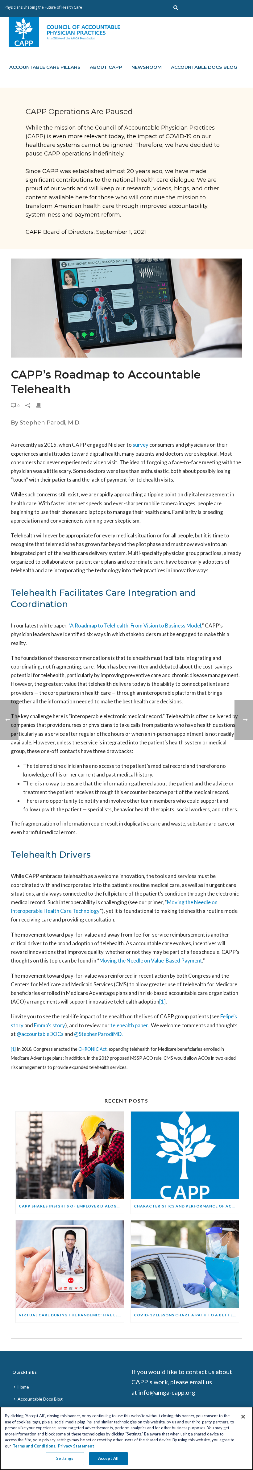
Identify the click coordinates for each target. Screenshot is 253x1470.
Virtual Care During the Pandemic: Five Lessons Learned (71, 1315)
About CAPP (106, 67)
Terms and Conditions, (34, 1445)
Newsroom (146, 67)
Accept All (108, 1458)
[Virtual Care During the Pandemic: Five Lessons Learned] (70, 1264)
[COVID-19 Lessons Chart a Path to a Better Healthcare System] (185, 1264)
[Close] (243, 1416)
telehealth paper (129, 1025)
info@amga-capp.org (166, 1392)
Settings (64, 1458)
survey (140, 444)
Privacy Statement (76, 1445)
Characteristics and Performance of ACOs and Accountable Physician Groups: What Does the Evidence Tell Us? (186, 1206)
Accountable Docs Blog (204, 67)
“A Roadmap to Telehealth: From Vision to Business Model (134, 625)
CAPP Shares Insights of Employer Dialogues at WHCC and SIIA (71, 1206)
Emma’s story (49, 1025)
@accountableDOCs (40, 1034)
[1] (162, 1001)
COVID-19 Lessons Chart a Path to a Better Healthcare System (186, 1315)
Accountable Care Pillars (45, 67)
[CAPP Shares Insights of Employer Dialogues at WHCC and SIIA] (70, 1155)
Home (23, 1386)
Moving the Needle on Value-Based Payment (150, 960)
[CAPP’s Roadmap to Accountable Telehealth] (126, 308)
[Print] (42, 405)
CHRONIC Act (92, 1049)
